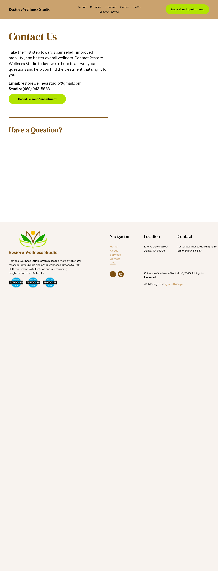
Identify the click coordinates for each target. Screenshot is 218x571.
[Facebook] (113, 274)
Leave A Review (109, 11)
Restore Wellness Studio (29, 9)
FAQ (112, 262)
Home (114, 246)
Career (124, 7)
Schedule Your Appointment (37, 99)
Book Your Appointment (187, 9)
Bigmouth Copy (173, 284)
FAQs (137, 7)
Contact (110, 7)
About (82, 7)
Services (95, 7)
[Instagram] (121, 274)
